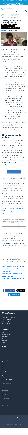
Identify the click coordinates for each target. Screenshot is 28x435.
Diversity (4, 387)
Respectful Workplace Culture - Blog (11, 27)
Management (5, 394)
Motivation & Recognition (8, 26)
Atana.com (10, 2)
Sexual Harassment (6, 398)
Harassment (5, 390)
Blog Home (3, 14)
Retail (3, 342)
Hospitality (4, 340)
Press (3, 351)
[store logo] (7, 9)
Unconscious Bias (6, 402)
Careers (4, 353)
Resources (4, 370)
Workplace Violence (7, 406)
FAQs (3, 355)
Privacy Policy (14, 422)
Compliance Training (7, 379)
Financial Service (6, 334)
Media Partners (4, 30)
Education (4, 332)
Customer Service (6, 383)
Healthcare (4, 338)
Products (4, 366)
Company (4, 349)
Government (5, 336)
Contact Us (4, 357)
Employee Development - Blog (8, 16)
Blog (3, 368)
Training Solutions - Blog (14, 14)
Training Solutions (6, 364)
